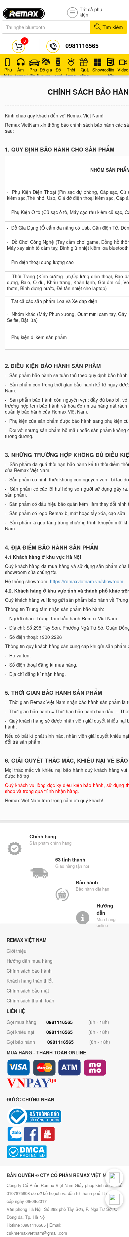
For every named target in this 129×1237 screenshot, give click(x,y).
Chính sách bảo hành (29, 970)
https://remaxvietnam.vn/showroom (86, 581)
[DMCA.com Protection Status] (64, 1151)
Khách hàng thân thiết (30, 980)
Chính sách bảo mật (28, 990)
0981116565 (59, 1022)
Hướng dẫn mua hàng (30, 960)
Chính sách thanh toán (30, 1000)
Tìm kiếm (112, 26)
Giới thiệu (16, 951)
